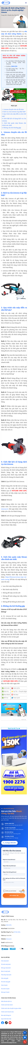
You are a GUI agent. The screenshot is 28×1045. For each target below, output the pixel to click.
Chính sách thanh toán (7, 1012)
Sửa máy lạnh (5, 961)
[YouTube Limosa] (10, 1022)
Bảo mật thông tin (6, 1015)
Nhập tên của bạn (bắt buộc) (9, 859)
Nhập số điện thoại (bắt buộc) (9, 865)
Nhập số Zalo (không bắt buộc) (9, 872)
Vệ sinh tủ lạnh (5, 988)
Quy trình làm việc (6, 1018)
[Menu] (26, 3)
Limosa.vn (4, 509)
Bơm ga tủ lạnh (5, 992)
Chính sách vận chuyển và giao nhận (11, 1008)
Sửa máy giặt (4, 978)
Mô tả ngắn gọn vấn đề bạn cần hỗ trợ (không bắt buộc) (14, 879)
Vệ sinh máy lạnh (6, 964)
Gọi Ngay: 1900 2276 (10, 842)
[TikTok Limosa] (6, 1022)
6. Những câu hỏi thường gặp (11, 128)
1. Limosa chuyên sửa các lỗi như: (13, 109)
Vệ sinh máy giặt (5, 981)
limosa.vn (8, 939)
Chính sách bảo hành (7, 1005)
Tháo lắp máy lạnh (6, 974)
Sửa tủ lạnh (4, 985)
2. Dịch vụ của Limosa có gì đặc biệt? (14, 112)
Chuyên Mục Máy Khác (13, 15)
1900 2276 (8, 925)
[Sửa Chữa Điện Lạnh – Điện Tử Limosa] (12, 2)
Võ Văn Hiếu (17, 932)
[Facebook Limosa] (2, 1022)
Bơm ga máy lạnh (6, 968)
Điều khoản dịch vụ (6, 1001)
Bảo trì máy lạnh (5, 971)
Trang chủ (3, 15)
